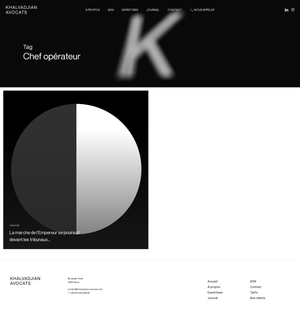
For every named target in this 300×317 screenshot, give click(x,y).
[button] (213, 281)
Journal (14, 225)
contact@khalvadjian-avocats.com (85, 289)
